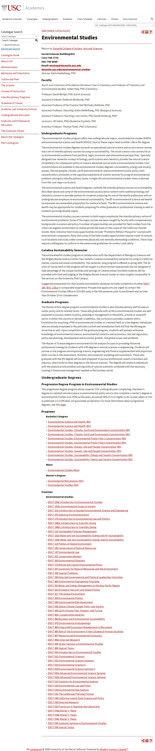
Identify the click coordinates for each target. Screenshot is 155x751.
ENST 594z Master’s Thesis (62, 719)
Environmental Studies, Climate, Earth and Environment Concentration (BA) (89, 430)
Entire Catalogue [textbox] (9, 36)
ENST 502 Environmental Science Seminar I (71, 660)
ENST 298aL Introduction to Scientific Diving (72, 523)
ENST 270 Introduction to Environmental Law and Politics (79, 519)
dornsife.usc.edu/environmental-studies (65, 69)
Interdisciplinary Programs (15, 97)
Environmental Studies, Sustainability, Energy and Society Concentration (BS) (90, 459)
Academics (34, 8)
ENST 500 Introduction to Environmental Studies (74, 652)
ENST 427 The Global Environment (66, 594)
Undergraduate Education (15, 115)
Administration (9, 67)
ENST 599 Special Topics (61, 727)
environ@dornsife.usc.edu (65, 65)
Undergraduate (50, 18)
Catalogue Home (10, 55)
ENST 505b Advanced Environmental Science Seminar (77, 677)
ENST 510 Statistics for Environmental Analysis (73, 681)
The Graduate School (12, 131)
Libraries (101, 18)
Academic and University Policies (19, 109)
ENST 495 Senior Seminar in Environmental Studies (75, 644)
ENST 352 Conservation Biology (64, 556)
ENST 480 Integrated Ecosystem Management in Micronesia (80, 627)
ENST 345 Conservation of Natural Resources (72, 548)
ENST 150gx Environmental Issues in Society (72, 506)
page (63, 404)
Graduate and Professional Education (15, 123)
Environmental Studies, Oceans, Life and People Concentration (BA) (84, 447)
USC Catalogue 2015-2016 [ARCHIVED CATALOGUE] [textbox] (115, 25)
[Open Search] (152, 19)
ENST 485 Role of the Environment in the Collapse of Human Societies (85, 631)
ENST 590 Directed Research (63, 702)
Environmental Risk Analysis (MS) (66, 481)
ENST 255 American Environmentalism (68, 514)
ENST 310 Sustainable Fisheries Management (72, 531)
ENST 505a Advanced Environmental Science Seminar (77, 673)
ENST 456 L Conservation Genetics (66, 615)
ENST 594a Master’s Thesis (62, 710)
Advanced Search (10, 48)
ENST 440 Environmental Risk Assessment (70, 602)
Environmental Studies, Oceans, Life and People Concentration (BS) (85, 451)
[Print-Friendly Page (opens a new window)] (146, 32)
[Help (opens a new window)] (150, 32)
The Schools (7, 85)
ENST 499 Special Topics (61, 648)
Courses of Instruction (13, 91)
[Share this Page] (143, 32)
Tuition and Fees (10, 79)
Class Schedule (84, 18)
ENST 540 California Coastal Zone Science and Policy (76, 698)
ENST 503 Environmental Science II (67, 665)
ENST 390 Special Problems (63, 573)
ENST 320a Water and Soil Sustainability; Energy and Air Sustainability (86, 535)
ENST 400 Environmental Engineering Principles (73, 581)
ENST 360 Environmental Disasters (66, 560)
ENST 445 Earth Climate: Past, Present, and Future (75, 610)
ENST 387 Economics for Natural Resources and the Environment (83, 569)
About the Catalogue (12, 137)
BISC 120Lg (52, 287)
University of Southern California (11, 8)
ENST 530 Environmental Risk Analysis (68, 690)
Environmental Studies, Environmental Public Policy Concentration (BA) (87, 438)
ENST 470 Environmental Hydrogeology (69, 623)
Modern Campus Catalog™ (114, 749)
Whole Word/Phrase (12, 45)
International (130, 18)
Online (114, 18)
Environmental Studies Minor (64, 470)
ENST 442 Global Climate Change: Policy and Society (76, 606)
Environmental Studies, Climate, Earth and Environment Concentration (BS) (89, 434)
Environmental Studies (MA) (63, 485)
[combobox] (124, 25)
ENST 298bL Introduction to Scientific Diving (72, 527)
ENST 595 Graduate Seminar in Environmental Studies (77, 723)
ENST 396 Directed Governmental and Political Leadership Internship (85, 577)
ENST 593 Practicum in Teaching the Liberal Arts (74, 706)
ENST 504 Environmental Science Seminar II (71, 669)
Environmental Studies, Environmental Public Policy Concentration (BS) (87, 442)
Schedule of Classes (12, 103)
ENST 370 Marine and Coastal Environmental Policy (75, 564)
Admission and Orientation (15, 73)
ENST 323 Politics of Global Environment (70, 544)
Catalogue (32, 18)
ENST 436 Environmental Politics (65, 598)
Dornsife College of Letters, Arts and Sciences (77, 48)
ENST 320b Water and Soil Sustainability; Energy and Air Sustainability (86, 539)
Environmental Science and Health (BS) (69, 426)
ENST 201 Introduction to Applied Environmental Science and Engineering (88, 510)
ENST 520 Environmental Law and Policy (69, 685)
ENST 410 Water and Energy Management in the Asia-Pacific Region (84, 585)
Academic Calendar (12, 18)
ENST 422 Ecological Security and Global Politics (74, 589)
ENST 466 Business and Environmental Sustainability (76, 619)
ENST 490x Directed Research (64, 640)
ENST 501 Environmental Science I (66, 656)
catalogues (36, 749)
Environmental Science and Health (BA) (69, 421)
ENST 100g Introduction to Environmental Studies (75, 502)
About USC (7, 61)
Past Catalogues (9, 142)
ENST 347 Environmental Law (63, 552)
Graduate (67, 18)
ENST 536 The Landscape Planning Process (71, 694)
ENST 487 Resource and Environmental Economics (75, 635)
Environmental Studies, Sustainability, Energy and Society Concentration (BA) (90, 455)
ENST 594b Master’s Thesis (62, 715)
